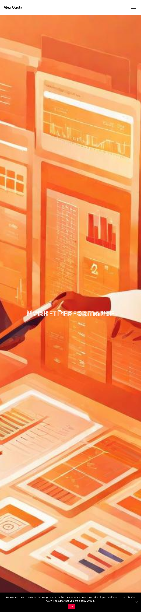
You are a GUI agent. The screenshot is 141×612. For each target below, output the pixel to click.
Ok (71, 606)
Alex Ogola (13, 7)
